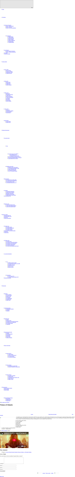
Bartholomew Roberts (9, 110)
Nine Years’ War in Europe (14, 155)
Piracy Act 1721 (10, 266)
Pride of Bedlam (8, 294)
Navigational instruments (10, 191)
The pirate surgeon (9, 228)
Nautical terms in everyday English (9, 230)
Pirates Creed (8, 300)
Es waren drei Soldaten (12, 357)
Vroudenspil (8, 324)
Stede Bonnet (8, 100)
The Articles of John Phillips (10, 244)
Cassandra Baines (11, 42)
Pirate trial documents (7, 277)
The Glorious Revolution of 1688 (13, 168)
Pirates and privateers (7, 218)
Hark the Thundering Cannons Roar (14, 366)
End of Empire (6, 50)
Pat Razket (8, 309)
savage (32, 414)
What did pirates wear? (7, 216)
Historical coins (6, 203)
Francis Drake (8, 121)
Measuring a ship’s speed (10, 194)
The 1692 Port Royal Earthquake (11, 180)
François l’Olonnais (9, 71)
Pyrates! (7, 319)
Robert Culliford (8, 84)
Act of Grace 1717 (11, 276)
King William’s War (13, 154)
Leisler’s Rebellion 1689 (12, 169)
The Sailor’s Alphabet (11, 375)
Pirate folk (5, 293)
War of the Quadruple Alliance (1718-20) (14, 157)
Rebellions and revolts (9, 166)
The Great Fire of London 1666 (11, 179)
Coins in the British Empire (10, 204)
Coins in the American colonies (11, 205)
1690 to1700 (6, 81)
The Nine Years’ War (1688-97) (13, 153)
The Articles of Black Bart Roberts (11, 242)
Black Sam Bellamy (9, 96)
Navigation (6, 190)
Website (1, 469)
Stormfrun (7, 310)
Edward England (9, 111)
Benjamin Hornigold (9, 94)
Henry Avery (8, 82)
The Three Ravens (11, 356)
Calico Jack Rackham (9, 97)
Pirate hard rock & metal (8, 332)
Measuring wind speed (9, 193)
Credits (52, 473)
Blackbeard (8, 93)
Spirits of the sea (10, 378)
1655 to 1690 (6, 69)
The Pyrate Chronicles (7, 25)
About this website (7, 53)
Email (1, 467)
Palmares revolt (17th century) (13, 167)
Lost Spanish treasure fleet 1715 (11, 182)
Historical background (5, 130)
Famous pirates (4, 61)
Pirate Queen (8, 336)
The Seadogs (8, 297)
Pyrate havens (6, 232)
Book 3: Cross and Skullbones (11, 27)
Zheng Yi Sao (8, 122)
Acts (7, 261)
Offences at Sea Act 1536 (12, 262)
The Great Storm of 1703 (10, 181)
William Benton (10, 36)
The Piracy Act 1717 (11, 264)
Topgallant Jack (8, 299)
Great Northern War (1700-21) (13, 158)
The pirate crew (6, 226)
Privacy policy (48, 473)
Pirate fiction (8, 400)
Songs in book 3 (8, 374)
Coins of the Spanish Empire (10, 206)
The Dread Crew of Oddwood (11, 322)
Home (3, 9)
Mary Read (8, 99)
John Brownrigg (10, 41)
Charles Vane (8, 95)
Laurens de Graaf (9, 73)
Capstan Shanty (10, 354)
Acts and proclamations (8, 253)
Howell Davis (8, 112)
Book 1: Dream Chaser (10, 26)
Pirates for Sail (8, 296)
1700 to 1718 (6, 92)
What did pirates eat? (7, 215)
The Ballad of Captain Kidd (12, 365)
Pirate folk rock (6, 318)
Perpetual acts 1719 (11, 265)
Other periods (6, 120)
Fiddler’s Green (10, 379)
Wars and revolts (6, 138)
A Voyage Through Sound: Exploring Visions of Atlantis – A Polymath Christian (18, 452)
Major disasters (6, 178)
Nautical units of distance (10, 192)
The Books (4, 17)
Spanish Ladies (10, 376)
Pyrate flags (6, 231)
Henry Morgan (8, 70)
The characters (8, 35)
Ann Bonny (8, 98)
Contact (44, 473)
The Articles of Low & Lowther (11, 243)
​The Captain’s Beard (9, 323)
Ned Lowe (8, 109)
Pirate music (4, 285)
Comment (2, 463)
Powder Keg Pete (11, 38)
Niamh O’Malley (11, 39)
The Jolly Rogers (9, 295)
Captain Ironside (10, 37)
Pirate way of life (5, 214)
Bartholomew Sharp (9, 72)
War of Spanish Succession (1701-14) (14, 156)
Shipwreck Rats (8, 320)
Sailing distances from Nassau (11, 195)
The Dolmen (8, 335)
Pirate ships (6, 217)
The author (6, 52)
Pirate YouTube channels (8, 388)
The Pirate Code (6, 240)
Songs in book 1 (8, 353)
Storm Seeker (8, 334)
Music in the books (7, 345)
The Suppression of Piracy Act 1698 (14, 263)
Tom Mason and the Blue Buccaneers (12, 321)
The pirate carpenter (9, 229)
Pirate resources (4, 387)
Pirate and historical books (8, 397)
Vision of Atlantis (4, 430)
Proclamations (8, 275)
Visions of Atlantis (9, 337)
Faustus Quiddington (11, 40)
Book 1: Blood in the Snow (10, 51)
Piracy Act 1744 (10, 267)
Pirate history (8, 398)
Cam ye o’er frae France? (12, 355)
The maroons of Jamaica (12, 170)
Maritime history (8, 399)
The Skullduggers (9, 298)
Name (1, 465)
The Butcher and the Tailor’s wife (13, 377)
